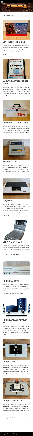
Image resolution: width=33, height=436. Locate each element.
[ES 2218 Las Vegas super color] (16, 69)
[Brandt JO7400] (16, 149)
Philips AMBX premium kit (15, 321)
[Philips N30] (16, 349)
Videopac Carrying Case (15, 122)
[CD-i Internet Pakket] (16, 30)
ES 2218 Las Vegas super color (15, 82)
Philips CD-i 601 (11, 280)
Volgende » (26, 418)
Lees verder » (10, 96)
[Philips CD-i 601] (16, 269)
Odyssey (7, 200)
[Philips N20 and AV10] (16, 388)
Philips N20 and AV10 (14, 400)
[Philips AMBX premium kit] (16, 308)
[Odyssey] (16, 188)
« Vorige (6, 418)
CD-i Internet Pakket (14, 41)
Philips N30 (9, 361)
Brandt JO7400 (10, 161)
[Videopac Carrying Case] (16, 110)
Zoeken (27, 423)
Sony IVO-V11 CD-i (12, 241)
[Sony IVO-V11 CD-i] (16, 230)
